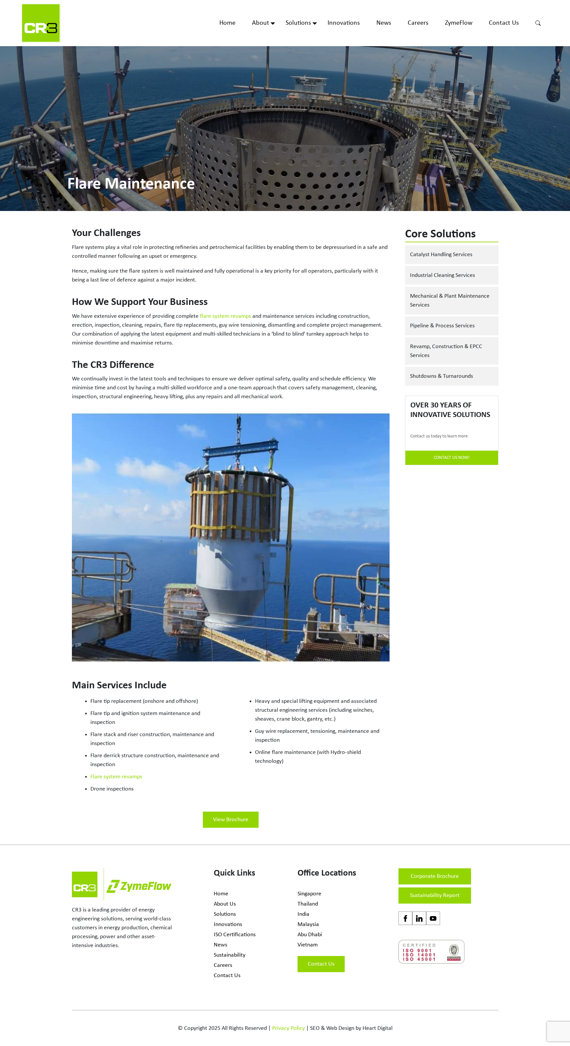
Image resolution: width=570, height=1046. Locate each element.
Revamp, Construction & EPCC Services (446, 351)
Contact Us (504, 23)
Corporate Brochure (435, 876)
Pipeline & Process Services (442, 326)
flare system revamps (225, 316)
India (303, 914)
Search (538, 23)
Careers (418, 23)
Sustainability (229, 955)
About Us (225, 904)
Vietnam (308, 945)
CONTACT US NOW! (452, 457)
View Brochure (230, 820)
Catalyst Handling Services (441, 255)
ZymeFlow (458, 23)
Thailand (308, 904)
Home (227, 23)
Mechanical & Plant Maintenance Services (450, 300)
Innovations (344, 23)
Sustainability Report (434, 895)
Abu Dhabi (310, 935)
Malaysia (308, 924)
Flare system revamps (116, 777)
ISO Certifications (235, 935)
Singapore (309, 894)
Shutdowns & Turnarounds (441, 376)
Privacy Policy (288, 1028)
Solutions (298, 23)
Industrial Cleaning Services (442, 275)
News (383, 23)
